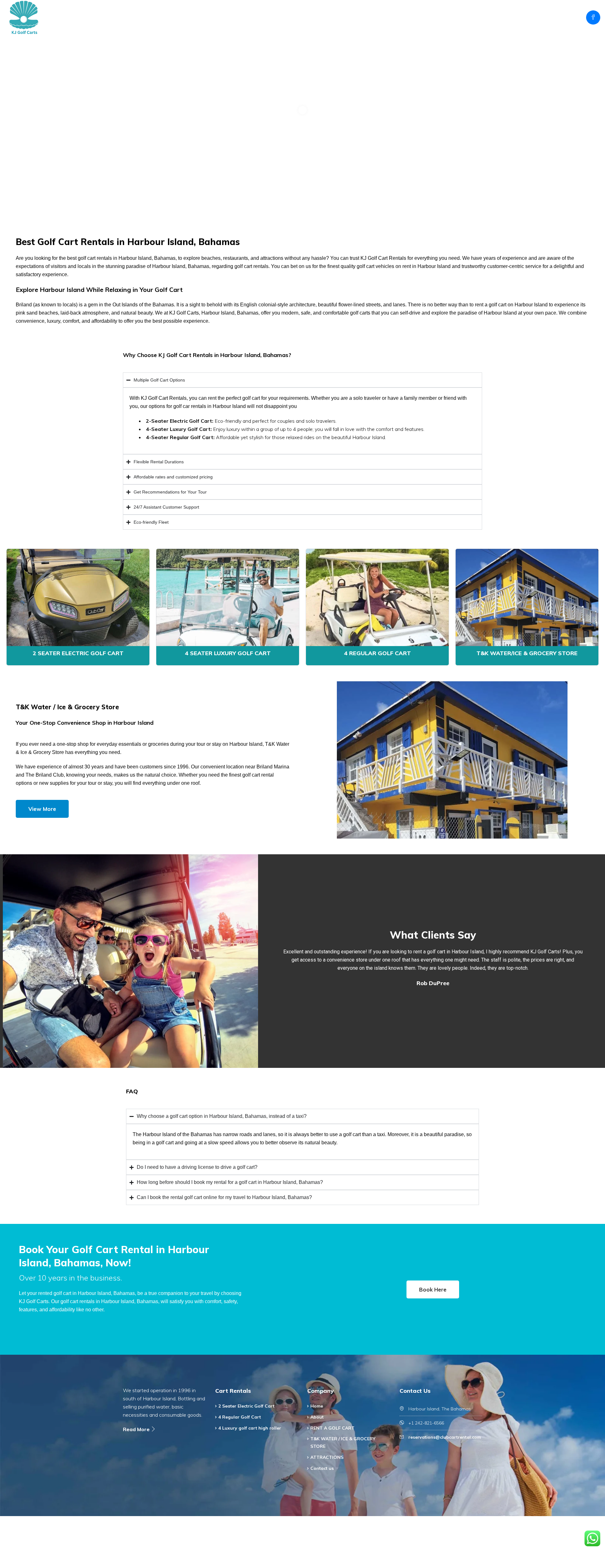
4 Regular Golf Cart (377, 653)
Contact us (560, 17)
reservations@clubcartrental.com (444, 1437)
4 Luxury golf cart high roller (249, 1428)
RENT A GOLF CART (376, 17)
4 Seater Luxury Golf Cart (228, 653)
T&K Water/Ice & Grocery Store (527, 653)
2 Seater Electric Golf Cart (78, 653)
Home (310, 17)
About (335, 17)
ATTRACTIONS (517, 17)
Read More (137, 1429)
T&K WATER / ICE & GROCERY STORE (450, 17)
